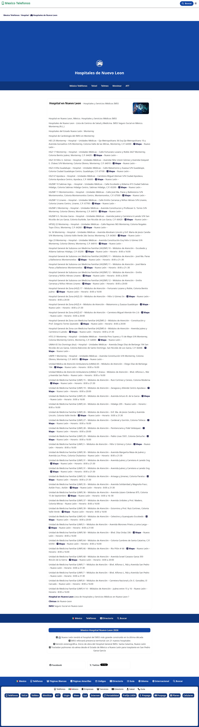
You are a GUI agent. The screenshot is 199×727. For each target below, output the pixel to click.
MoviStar (47, 695)
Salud (132, 689)
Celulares (188, 695)
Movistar (117, 85)
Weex (76, 695)
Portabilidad (112, 695)
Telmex (104, 85)
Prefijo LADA (129, 695)
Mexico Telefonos (17, 3)
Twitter (96, 665)
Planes (176, 695)
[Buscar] (183, 3)
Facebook (56, 665)
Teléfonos (91, 618)
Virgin (67, 695)
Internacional (161, 681)
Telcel (94, 85)
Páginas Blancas (57, 681)
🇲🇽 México (77, 618)
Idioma (144, 681)
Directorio (107, 618)
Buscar (188, 3)
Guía (131, 681)
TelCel (24, 695)
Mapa (138, 144)
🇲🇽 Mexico (21, 681)
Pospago (161, 695)
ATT (127, 85)
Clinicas (52, 601)
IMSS (51, 606)
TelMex (35, 695)
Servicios (103, 689)
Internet (95, 695)
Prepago (146, 695)
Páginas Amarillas (81, 681)
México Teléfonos (78, 85)
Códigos (101, 681)
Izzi (85, 695)
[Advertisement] (99, 42)
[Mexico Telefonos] (196, 3)
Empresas (88, 689)
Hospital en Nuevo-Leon (61, 596)
